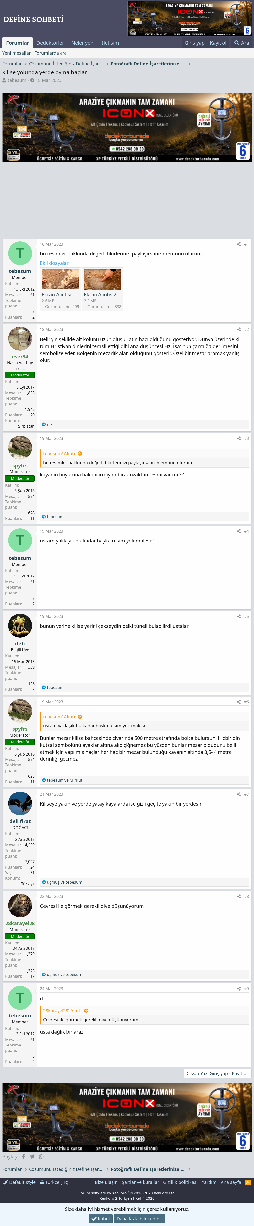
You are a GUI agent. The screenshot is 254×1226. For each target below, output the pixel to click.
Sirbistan (26, 426)
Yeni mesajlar (16, 53)
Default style (22, 1182)
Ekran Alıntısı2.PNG (106, 294)
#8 (246, 896)
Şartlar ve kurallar (140, 1182)
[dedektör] (189, 18)
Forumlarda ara (50, 53)
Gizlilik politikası (180, 1182)
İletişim (110, 42)
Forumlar (17, 42)
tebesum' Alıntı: (59, 453)
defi (20, 643)
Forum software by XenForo (127, 1192)
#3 (246, 438)
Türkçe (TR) (56, 1182)
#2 (246, 329)
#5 (246, 616)
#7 (246, 794)
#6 (246, 702)
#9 (246, 988)
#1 (246, 244)
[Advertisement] (127, 201)
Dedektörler (50, 42)
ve (64, 780)
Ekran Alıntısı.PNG (62, 294)
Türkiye (28, 884)
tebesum (17, 80)
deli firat (20, 821)
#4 (246, 531)
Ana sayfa (231, 1182)
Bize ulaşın (106, 1182)
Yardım (209, 1182)
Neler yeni (83, 42)
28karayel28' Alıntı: (63, 1010)
